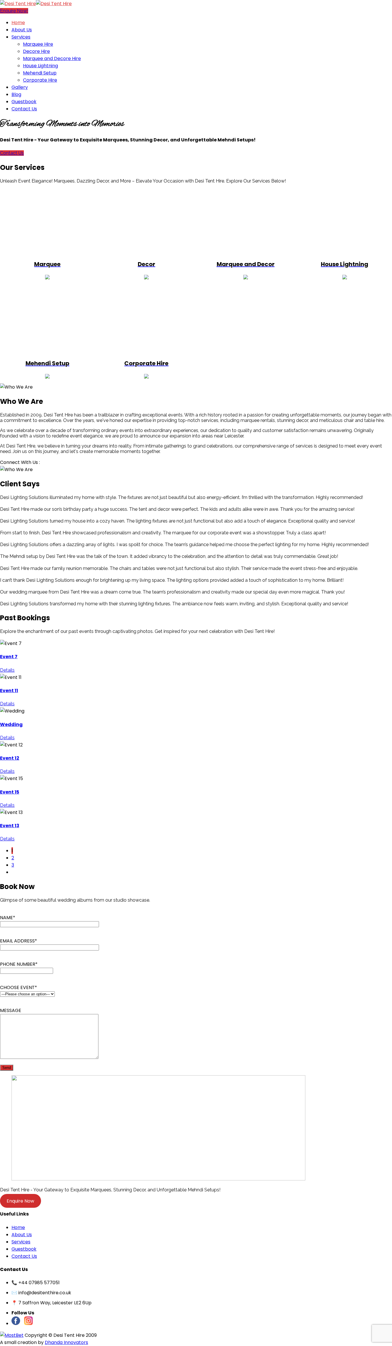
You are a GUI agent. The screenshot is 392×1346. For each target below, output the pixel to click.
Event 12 (9, 758)
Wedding (11, 724)
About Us (21, 1234)
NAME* (7, 917)
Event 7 (9, 656)
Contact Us (12, 153)
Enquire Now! (14, 11)
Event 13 (9, 825)
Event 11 (9, 690)
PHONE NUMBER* (19, 964)
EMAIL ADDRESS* (18, 941)
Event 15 (9, 792)
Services (20, 1242)
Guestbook (23, 1249)
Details (7, 670)
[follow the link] (12, 1335)
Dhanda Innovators (66, 1342)
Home (18, 1227)
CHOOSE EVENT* (18, 987)
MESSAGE (10, 1010)
